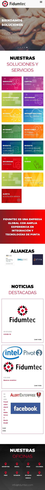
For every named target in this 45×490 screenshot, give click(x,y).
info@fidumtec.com (22, 479)
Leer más (38, 334)
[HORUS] (33, 163)
